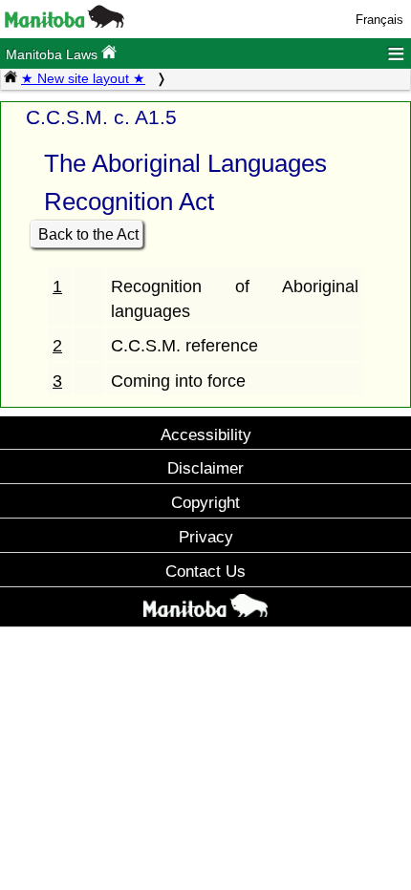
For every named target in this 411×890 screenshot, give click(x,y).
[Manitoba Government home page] (205, 609)
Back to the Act (88, 234)
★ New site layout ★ (83, 78)
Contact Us (205, 571)
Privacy (206, 536)
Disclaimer (205, 467)
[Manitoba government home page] (64, 23)
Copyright (205, 502)
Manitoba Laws (53, 54)
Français (379, 19)
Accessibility (206, 434)
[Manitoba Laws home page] (10, 78)
